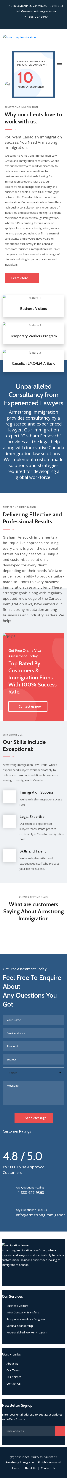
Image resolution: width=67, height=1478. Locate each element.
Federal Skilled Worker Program (27, 1332)
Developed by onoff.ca (39, 1457)
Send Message (36, 1118)
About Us (12, 1363)
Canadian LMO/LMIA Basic (33, 363)
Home (16, 1468)
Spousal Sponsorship (20, 1326)
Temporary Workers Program (33, 336)
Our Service (14, 1377)
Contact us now (30, 706)
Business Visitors (33, 308)
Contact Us (14, 1383)
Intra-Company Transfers (23, 1312)
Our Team (13, 1370)
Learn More (19, 278)
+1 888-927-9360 (30, 1192)
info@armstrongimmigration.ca (36, 11)
